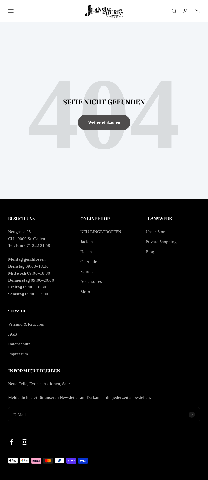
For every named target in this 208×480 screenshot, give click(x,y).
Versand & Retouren (26, 324)
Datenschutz (19, 344)
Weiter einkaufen (104, 122)
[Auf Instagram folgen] (24, 442)
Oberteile (88, 261)
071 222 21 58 (37, 245)
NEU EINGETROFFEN (100, 231)
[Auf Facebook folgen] (11, 442)
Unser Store (156, 231)
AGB (12, 334)
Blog (150, 251)
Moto (85, 291)
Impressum (18, 354)
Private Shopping (161, 241)
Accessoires (91, 281)
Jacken (86, 241)
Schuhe (87, 271)
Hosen (86, 251)
